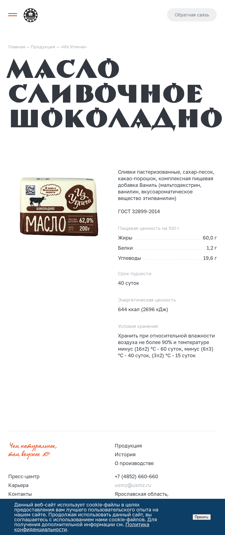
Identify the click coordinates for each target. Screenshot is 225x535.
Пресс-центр (24, 476)
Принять (202, 517)
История (125, 454)
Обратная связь (192, 15)
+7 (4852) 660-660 (136, 476)
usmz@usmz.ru (133, 485)
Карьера (18, 485)
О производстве (134, 463)
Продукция (128, 446)
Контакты (20, 494)
